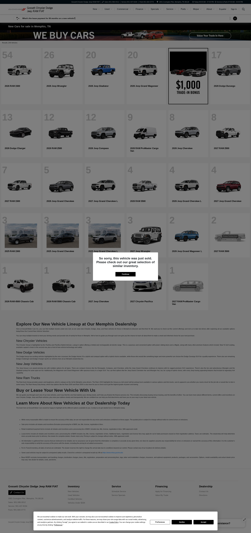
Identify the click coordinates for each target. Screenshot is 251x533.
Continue (125, 274)
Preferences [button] (58, 525)
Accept (203, 522)
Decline (182, 522)
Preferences (160, 522)
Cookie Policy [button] (113, 522)
